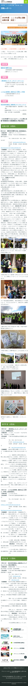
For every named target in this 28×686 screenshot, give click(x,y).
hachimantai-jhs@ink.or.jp (19, 142)
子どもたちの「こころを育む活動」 (9, 3)
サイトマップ (15, 672)
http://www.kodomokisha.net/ (19, 447)
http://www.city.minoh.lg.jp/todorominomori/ (11, 510)
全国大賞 (4, 64)
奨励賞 (4, 101)
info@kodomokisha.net (18, 442)
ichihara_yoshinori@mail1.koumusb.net (10, 504)
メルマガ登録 (13, 668)
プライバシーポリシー (6, 671)
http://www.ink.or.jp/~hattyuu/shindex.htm (11, 147)
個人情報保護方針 (16, 671)
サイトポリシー (20, 668)
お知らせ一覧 (7, 668)
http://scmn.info (15, 579)
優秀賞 (4, 77)
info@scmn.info (16, 576)
